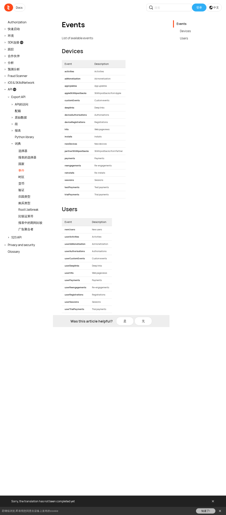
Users (184, 38)
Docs (19, 8)
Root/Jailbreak (28, 210)
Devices (185, 31)
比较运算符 (25, 216)
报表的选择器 (27, 157)
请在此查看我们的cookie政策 (76, 511)
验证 (21, 190)
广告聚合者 (25, 229)
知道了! (205, 511)
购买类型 (24, 203)
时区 (21, 177)
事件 (21, 170)
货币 (21, 183)
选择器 (22, 151)
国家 (21, 164)
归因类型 (24, 197)
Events (181, 24)
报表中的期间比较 (30, 223)
